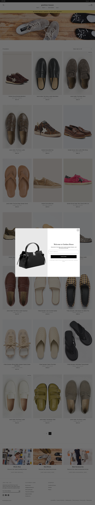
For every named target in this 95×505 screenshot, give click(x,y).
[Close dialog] (78, 230)
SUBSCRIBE (64, 256)
